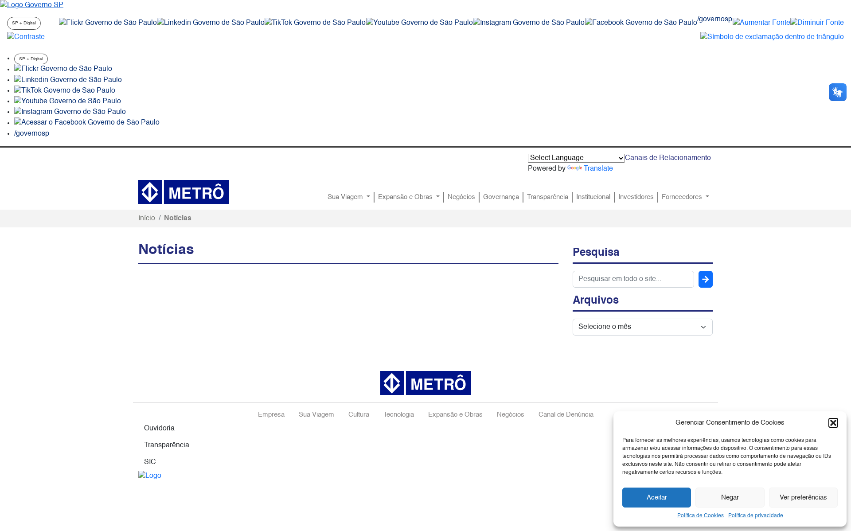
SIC (150, 462)
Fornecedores (683, 197)
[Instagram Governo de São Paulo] (529, 23)
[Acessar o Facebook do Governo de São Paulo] (87, 123)
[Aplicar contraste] (26, 37)
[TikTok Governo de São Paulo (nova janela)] (315, 23)
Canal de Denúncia (566, 414)
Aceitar (657, 497)
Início (146, 218)
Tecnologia (398, 414)
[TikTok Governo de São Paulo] (64, 90)
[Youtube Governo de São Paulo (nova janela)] (419, 23)
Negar (730, 497)
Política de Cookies (700, 516)
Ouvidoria (159, 428)
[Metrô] (183, 192)
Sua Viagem (346, 197)
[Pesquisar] (706, 279)
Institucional (593, 197)
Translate (598, 168)
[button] (833, 422)
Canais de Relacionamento (668, 158)
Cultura (358, 414)
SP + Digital (24, 23)
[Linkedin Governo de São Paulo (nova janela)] (211, 23)
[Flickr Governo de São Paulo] (63, 69)
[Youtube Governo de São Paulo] (67, 101)
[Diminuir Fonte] (817, 23)
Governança (501, 197)
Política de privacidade (755, 516)
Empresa (271, 414)
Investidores (636, 197)
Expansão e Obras (406, 197)
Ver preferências (803, 497)
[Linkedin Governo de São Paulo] (68, 80)
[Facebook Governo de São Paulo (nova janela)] (641, 23)
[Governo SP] (31, 5)
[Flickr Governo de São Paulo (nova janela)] (108, 23)
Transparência (547, 197)
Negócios (461, 197)
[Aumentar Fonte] (761, 23)
